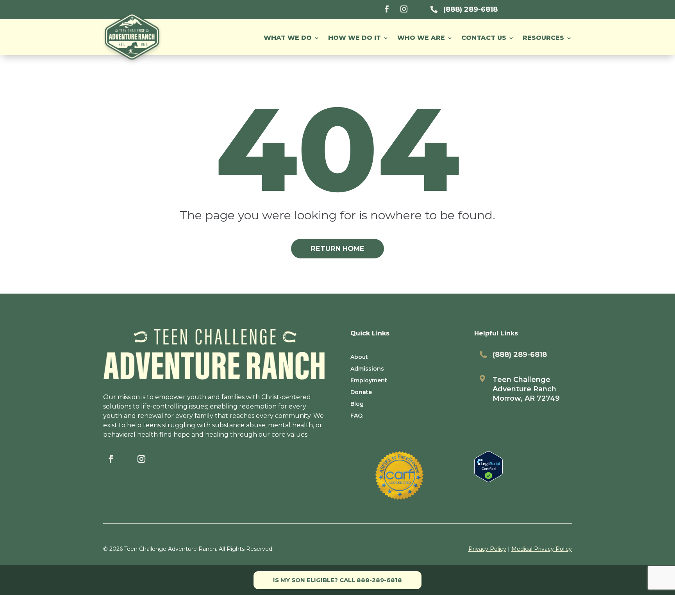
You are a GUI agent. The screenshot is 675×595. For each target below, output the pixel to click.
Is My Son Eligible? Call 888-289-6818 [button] (337, 580)
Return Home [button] (337, 248)
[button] (547, 38)
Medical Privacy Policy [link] (541, 548)
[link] (387, 9)
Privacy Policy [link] (487, 548)
